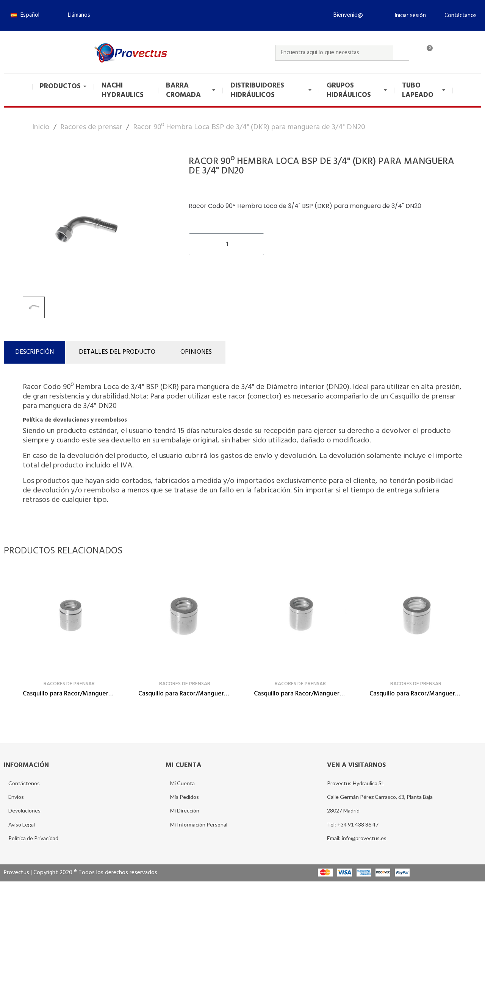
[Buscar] (401, 52)
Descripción (34, 352)
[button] (75, 15)
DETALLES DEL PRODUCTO (117, 352)
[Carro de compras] (426, 52)
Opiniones (196, 352)
